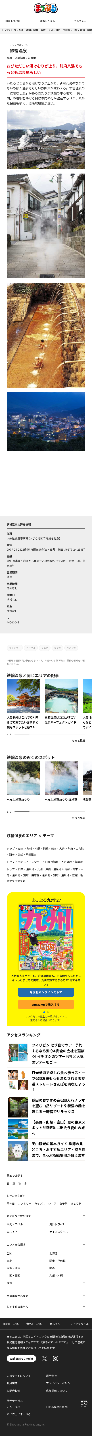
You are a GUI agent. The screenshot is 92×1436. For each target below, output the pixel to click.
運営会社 (51, 1375)
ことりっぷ (13, 1407)
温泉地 (32, 58)
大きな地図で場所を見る (44, 538)
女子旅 (57, 648)
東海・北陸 (13, 1268)
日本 (13, 30)
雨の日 (11, 1203)
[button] (44, 1012)
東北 (9, 1260)
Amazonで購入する (46, 1004)
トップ (5, 30)
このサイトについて (19, 1375)
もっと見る (78, 740)
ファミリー (14, 648)
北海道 (53, 1253)
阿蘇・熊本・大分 (43, 30)
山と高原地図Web (57, 1407)
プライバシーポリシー (59, 1383)
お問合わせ (13, 1390)
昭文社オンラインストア (46, 992)
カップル (30, 648)
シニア (44, 648)
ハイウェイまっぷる (19, 1414)
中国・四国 (13, 1275)
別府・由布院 (62, 30)
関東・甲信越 (57, 1260)
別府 (75, 30)
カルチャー (80, 21)
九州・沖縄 (25, 30)
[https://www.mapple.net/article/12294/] (61, 702)
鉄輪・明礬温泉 (16, 58)
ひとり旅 (71, 648)
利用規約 (12, 1383)
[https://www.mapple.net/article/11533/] (23, 704)
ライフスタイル (58, 1231)
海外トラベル (47, 21)
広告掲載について (56, 1390)
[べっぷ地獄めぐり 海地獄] (61, 781)
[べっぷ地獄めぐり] (23, 781)
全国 (9, 1253)
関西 (52, 1268)
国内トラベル (13, 21)
